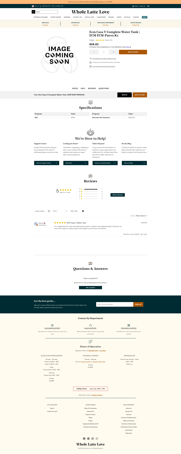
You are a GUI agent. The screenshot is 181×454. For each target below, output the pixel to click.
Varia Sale (45, 22)
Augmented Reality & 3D (90, 424)
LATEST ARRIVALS (135, 22)
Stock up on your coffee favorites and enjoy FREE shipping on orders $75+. (90, 2)
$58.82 (124, 95)
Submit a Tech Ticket (99, 362)
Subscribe (129, 433)
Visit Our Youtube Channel (102, 163)
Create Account (52, 411)
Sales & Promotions (90, 408)
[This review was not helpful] (145, 234)
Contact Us (128, 411)
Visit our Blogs (128, 163)
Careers (128, 414)
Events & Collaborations (128, 417)
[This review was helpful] (141, 234)
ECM (92, 40)
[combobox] (46, 11)
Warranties (90, 411)
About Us (129, 408)
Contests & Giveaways (90, 427)
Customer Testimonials (129, 424)
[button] (91, 189)
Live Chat (103, 350)
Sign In (52, 408)
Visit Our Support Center (43, 163)
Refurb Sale (75, 22)
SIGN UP (138, 304)
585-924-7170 (93, 350)
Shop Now (45, 25)
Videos (90, 421)
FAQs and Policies (128, 421)
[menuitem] (52, 408)
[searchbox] (40, 211)
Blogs (90, 417)
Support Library (86, 362)
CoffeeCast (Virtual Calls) (129, 427)
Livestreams (129, 430)
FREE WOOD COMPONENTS (105, 22)
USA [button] (35, 6)
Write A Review (118, 195)
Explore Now (135, 25)
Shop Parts (69, 163)
